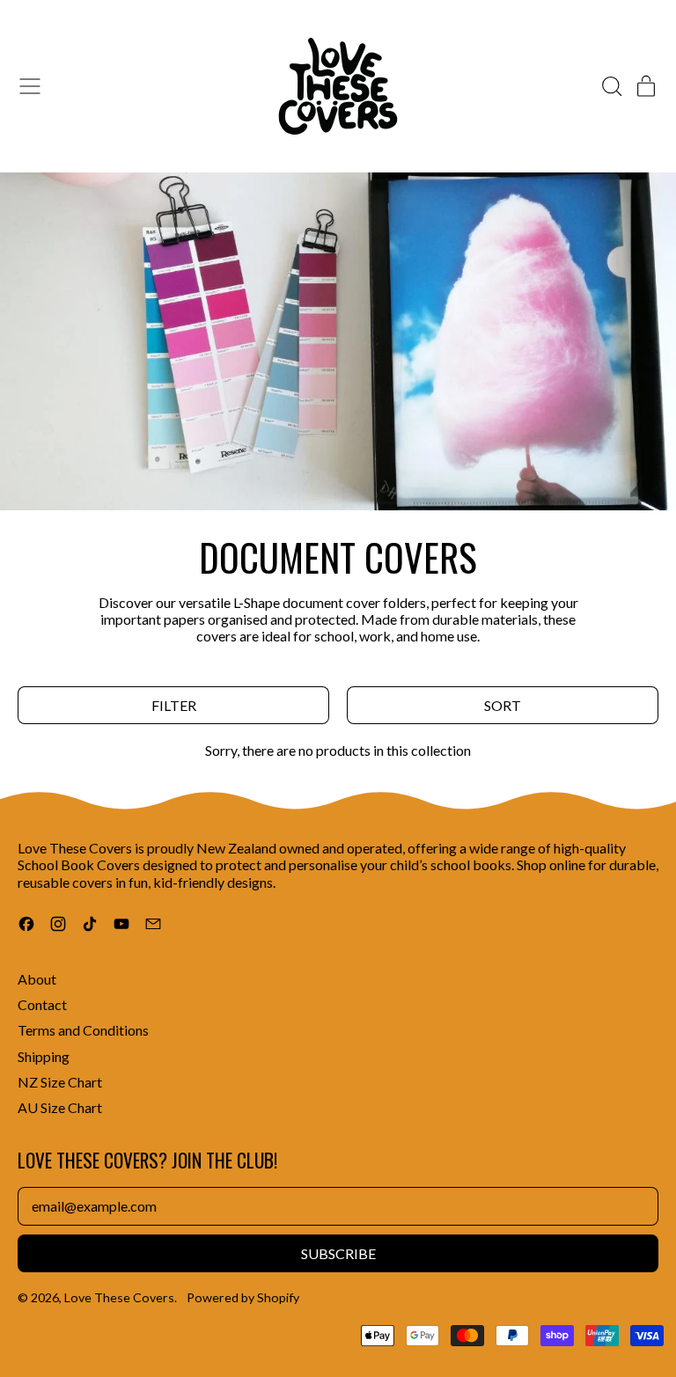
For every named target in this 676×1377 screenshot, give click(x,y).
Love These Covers (119, 1297)
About (37, 978)
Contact (42, 1004)
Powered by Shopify (243, 1297)
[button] (611, 86)
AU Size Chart (60, 1107)
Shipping (44, 1056)
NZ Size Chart (60, 1081)
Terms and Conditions (83, 1030)
